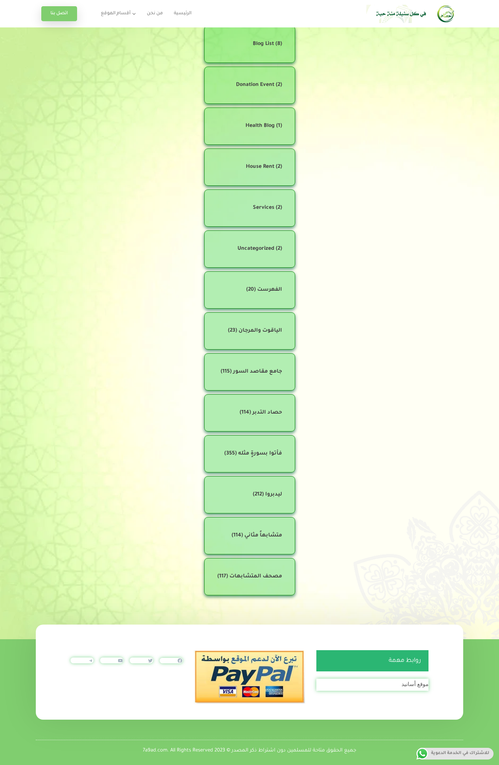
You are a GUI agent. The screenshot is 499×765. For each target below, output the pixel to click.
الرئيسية (182, 13)
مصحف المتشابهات (255, 577)
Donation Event (255, 85)
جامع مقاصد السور (257, 372)
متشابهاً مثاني (263, 536)
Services (263, 208)
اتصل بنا (59, 13)
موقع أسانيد (414, 684)
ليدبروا (273, 495)
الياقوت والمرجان (260, 331)
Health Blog (260, 126)
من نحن (155, 13)
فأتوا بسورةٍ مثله (260, 454)
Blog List (263, 44)
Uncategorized (255, 249)
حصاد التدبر (267, 413)
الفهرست (269, 290)
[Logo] (412, 13)
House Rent (260, 167)
